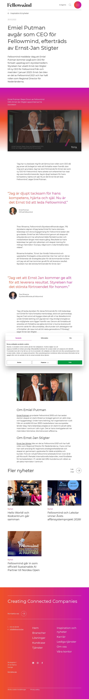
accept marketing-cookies (38, 130)
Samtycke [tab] (18, 338)
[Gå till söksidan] (70, 5)
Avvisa (19, 362)
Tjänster (37, 647)
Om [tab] (70, 338)
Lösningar (38, 637)
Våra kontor (64, 651)
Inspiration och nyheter (66, 629)
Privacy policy (35, 689)
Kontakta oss (12, 672)
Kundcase (38, 642)
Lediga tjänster (66, 641)
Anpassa (43, 362)
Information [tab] (44, 338)
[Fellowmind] (20, 5)
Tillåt (69, 362)
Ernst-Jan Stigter (24, 443)
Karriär (61, 636)
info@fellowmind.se (16, 629)
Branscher (39, 632)
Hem (35, 628)
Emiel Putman (23, 415)
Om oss (62, 646)
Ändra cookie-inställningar (17, 689)
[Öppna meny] (77, 5)
